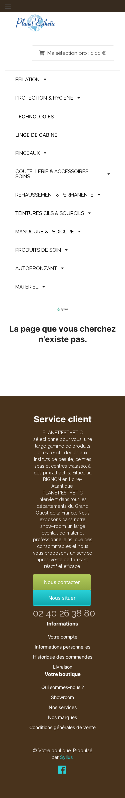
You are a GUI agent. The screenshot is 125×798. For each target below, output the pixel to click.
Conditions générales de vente (62, 727)
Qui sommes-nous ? (62, 687)
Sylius (66, 757)
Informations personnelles (62, 647)
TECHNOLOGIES (34, 116)
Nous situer (62, 598)
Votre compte (62, 637)
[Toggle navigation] (7, 6)
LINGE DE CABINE (36, 135)
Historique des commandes (62, 657)
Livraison (62, 667)
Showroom (62, 697)
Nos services (63, 707)
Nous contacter (62, 582)
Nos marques (62, 717)
